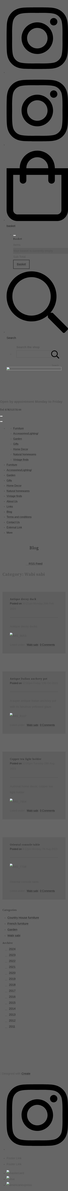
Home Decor (20, 449)
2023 (12, 955)
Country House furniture (23, 917)
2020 (12, 972)
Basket (21, 264)
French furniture (17, 923)
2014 (12, 1008)
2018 (12, 984)
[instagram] (37, 72)
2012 (12, 1020)
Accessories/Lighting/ (25, 433)
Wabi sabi (32, 644)
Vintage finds (21, 459)
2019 (12, 978)
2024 (12, 949)
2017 (12, 990)
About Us (12, 501)
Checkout (40, 264)
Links (10, 506)
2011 (12, 1026)
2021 (12, 966)
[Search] (55, 354)
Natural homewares (24, 454)
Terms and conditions (19, 517)
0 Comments (47, 644)
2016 (12, 996)
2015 (12, 1002)
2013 (12, 1014)
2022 (12, 961)
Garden (17, 438)
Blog (9, 511)
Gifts (15, 444)
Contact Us (13, 522)
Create (25, 1073)
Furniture (18, 428)
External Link (14, 527)
